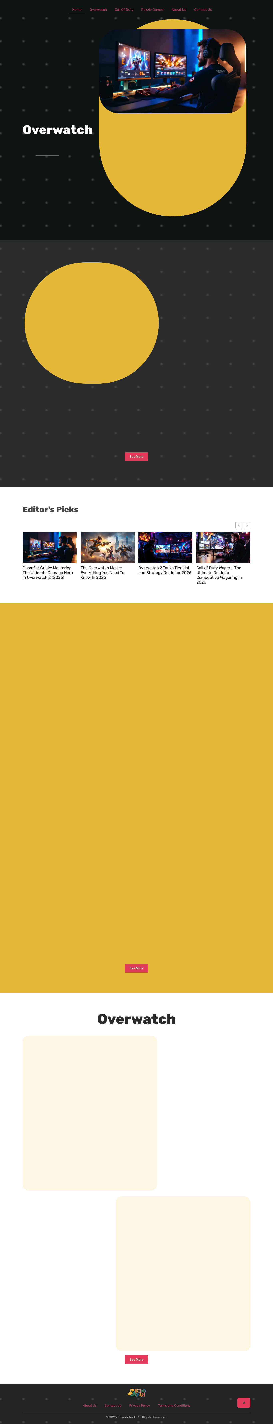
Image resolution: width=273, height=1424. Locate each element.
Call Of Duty (124, 10)
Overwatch (98, 10)
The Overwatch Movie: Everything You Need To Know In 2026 (102, 572)
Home (77, 10)
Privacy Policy (139, 1405)
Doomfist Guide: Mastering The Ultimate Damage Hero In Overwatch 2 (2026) (48, 572)
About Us (179, 10)
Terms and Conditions (174, 1405)
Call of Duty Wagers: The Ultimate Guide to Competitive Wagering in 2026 (219, 575)
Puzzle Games (152, 10)
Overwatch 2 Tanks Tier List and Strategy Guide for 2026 (164, 570)
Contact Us (203, 10)
